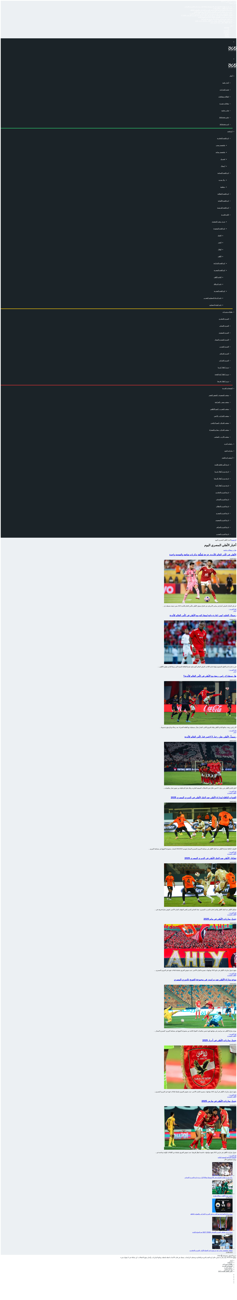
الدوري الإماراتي (224, 360)
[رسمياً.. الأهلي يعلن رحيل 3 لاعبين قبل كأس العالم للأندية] (200, 785)
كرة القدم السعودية (219, 228)
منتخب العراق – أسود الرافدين (220, 423)
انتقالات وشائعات (223, 97)
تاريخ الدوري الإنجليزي (222, 492)
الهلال (219, 249)
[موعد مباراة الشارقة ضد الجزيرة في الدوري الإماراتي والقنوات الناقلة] (222, 1212)
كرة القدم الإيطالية (223, 194)
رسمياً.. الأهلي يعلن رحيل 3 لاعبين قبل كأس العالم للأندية (210, 736)
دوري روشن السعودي (218, 221)
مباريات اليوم (229, 451)
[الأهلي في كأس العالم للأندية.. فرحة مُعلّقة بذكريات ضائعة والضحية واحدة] (200, 603)
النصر (219, 242)
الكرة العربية (225, 215)
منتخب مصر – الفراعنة (222, 402)
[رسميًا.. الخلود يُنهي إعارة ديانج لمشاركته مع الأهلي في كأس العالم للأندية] (200, 663)
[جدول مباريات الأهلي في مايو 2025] (200, 967)
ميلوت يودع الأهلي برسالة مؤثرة (223, 8)
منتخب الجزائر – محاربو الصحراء (219, 430)
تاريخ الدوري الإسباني (222, 499)
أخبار (231, 76)
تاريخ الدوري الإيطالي (222, 506)
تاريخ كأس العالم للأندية (222, 465)
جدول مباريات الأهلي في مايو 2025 (220, 918)
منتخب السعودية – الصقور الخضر (219, 395)
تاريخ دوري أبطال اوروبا (222, 471)
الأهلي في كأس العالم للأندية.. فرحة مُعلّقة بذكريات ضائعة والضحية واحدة (202, 554)
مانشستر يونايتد (220, 152)
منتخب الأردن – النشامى (221, 437)
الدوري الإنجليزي (224, 319)
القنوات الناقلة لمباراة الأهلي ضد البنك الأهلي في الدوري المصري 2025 (203, 797)
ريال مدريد (222, 180)
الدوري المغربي (224, 347)
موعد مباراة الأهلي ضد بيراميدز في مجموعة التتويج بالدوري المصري (205, 979)
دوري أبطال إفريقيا (223, 381)
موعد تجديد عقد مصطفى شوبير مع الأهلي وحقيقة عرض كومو (214, 20)
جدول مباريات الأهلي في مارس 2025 (219, 1101)
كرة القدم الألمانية (223, 201)
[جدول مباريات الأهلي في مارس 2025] (200, 1149)
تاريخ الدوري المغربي (222, 534)
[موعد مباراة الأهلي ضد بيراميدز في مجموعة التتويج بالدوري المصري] (200, 1028)
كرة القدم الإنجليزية (223, 138)
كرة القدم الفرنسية (223, 208)
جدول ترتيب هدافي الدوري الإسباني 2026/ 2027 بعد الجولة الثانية (213, 12)
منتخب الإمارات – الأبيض (221, 416)
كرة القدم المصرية (219, 270)
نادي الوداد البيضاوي (215, 305)
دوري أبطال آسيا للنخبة (222, 374)
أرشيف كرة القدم (227, 458)
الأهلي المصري (231, 793)
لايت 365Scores (224, 124)
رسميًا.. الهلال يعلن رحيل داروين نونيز (221, 22)
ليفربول (222, 159)
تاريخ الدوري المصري (222, 513)
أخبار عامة (225, 83)
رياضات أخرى (228, 444)
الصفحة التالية (222, 1157)
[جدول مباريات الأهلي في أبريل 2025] (200, 1088)
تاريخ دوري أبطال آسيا (222, 485)
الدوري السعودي (224, 333)
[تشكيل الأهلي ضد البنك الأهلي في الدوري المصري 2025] (200, 906)
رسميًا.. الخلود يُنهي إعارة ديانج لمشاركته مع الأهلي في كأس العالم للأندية (203, 615)
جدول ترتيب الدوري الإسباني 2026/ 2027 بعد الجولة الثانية (215, 17)
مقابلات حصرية (224, 103)
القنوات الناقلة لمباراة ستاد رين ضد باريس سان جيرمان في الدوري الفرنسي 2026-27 (207, 15)
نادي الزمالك (217, 284)
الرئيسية (233, 540)
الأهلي (219, 256)
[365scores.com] (232, 50)
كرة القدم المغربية (219, 291)
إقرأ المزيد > (232, 609)
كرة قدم (230, 131)
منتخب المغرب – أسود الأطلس (219, 409)
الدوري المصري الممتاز (222, 340)
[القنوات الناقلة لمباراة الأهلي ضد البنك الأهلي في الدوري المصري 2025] (200, 845)
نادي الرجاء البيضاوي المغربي (212, 298)
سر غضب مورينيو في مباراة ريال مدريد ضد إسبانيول (217, 19)
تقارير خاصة (225, 110)
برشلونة (222, 187)
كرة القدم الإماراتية (219, 263)
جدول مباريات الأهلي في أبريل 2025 (219, 1040)
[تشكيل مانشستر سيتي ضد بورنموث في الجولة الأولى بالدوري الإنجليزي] (222, 1248)
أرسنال (223, 166)
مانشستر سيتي (220, 145)
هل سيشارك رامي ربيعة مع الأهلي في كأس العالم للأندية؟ (209, 676)
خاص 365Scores (224, 117)
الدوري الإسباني (224, 326)
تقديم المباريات (224, 90)
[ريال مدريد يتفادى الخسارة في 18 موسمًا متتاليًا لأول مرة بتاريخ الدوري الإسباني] (222, 1175)
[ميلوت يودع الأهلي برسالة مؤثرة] (222, 1194)
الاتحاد (219, 235)
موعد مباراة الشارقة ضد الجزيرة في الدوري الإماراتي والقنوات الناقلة (211, 10)
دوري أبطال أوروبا (223, 367)
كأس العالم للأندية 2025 (225, 1271)
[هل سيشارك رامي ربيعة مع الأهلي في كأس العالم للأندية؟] (200, 724)
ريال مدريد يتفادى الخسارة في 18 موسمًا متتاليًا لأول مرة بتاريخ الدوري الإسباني (208, 6)
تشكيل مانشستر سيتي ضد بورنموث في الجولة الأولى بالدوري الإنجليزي (211, 13)
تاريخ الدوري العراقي (222, 527)
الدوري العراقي (224, 353)
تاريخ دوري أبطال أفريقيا (221, 478)
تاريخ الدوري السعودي (222, 520)
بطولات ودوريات (228, 312)
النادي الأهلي (217, 277)
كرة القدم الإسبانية (223, 173)
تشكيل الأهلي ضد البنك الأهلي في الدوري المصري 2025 (210, 858)
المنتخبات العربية (227, 388)
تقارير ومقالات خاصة (229, 550)
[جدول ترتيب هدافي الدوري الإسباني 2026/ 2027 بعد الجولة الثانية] (222, 1230)
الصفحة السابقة (231, 1157)
